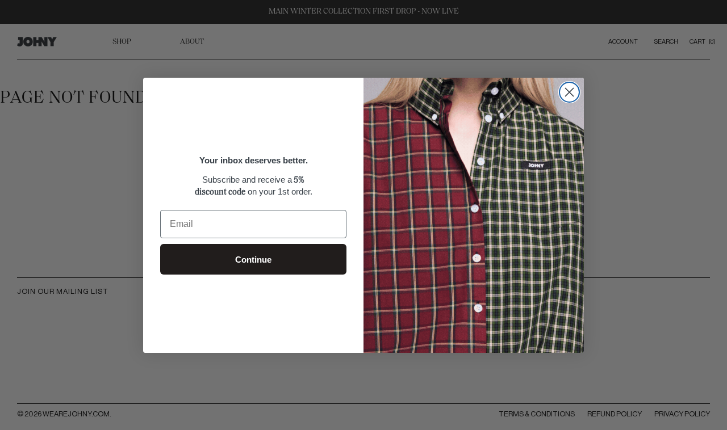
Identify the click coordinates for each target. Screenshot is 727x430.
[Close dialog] (569, 92)
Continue (253, 259)
